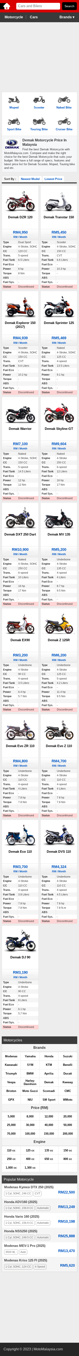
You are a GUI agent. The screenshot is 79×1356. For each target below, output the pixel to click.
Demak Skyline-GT (59, 429)
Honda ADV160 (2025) (20, 1202)
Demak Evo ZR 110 (20, 746)
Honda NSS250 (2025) (20, 1231)
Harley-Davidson (30, 1082)
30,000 (30, 1125)
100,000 (30, 1133)
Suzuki (67, 1056)
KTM (49, 1064)
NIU (30, 1099)
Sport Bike (14, 129)
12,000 (49, 1116)
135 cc (49, 1150)
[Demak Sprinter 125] (59, 307)
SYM (30, 1064)
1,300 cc (30, 1167)
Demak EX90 (20, 640)
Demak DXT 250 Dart (20, 534)
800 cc (67, 1159)
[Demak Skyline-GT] (59, 412)
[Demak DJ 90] (20, 941)
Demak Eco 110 (20, 851)
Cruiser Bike (64, 129)
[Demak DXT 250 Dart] (20, 518)
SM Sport (49, 1099)
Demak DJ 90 (20, 957)
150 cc (67, 1150)
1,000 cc (11, 1167)
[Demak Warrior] (20, 412)
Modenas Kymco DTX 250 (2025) (29, 1187)
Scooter (39, 107)
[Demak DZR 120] (20, 201)
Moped (14, 107)
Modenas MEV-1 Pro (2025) (24, 1246)
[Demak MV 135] (59, 518)
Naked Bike (64, 107)
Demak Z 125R (59, 640)
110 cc (11, 1150)
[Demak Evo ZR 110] (20, 730)
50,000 (67, 1125)
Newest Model (30, 179)
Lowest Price (53, 179)
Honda (49, 1056)
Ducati (67, 1073)
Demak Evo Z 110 (59, 746)
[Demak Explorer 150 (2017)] (20, 307)
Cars (34, 17)
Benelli (67, 1064)
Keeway (68, 1082)
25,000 (11, 1125)
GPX (11, 1099)
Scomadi (49, 1091)
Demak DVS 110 (59, 851)
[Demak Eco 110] (20, 835)
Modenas (11, 1056)
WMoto (67, 1099)
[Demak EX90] (20, 624)
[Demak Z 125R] (59, 624)
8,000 (30, 1116)
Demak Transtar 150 (59, 217)
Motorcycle (14, 17)
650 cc (49, 1159)
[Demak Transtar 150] (59, 201)
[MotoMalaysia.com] (5, 9)
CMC (68, 1091)
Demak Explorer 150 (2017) (20, 325)
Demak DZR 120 (20, 217)
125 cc (30, 1150)
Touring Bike (39, 129)
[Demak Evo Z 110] (59, 730)
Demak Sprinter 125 (59, 323)
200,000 (68, 1133)
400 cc (30, 1159)
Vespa (11, 1082)
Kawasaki (11, 1064)
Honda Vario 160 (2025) (21, 1216)
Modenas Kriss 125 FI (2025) (25, 1260)
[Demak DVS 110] (59, 835)
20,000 (67, 1116)
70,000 (11, 1133)
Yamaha (30, 1056)
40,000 (49, 1125)
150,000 (49, 1133)
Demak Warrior (20, 429)
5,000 (11, 1116)
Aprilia (48, 1073)
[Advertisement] (39, 57)
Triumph (11, 1073)
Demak (49, 1082)
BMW (30, 1073)
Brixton (11, 1091)
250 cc (11, 1159)
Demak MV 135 (59, 534)
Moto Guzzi (30, 1091)
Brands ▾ (66, 17)
